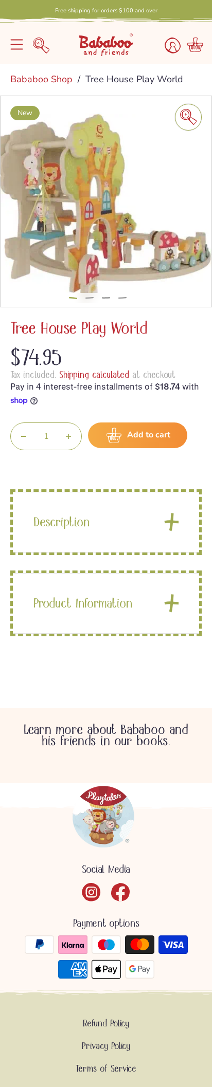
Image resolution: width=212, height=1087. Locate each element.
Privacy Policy (106, 1046)
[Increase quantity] (68, 436)
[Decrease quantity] (24, 436)
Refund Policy (106, 1023)
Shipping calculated (94, 374)
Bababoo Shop (42, 79)
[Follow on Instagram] (91, 892)
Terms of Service (106, 1068)
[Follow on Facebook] (120, 892)
